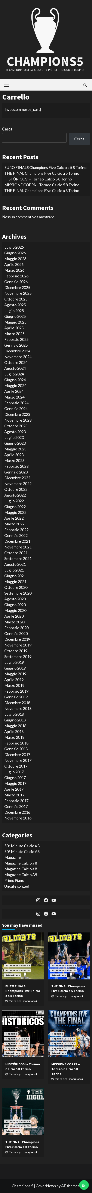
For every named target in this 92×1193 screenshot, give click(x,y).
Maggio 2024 (15, 385)
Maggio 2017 (15, 783)
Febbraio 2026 (16, 276)
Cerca (7, 129)
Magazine (12, 857)
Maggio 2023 (15, 449)
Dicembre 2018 (17, 702)
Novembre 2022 (17, 483)
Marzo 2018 (14, 737)
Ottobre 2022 (15, 489)
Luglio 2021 (14, 570)
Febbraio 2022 (16, 529)
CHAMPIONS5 (45, 61)
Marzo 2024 (14, 397)
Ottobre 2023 (15, 426)
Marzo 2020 (14, 622)
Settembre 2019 (17, 656)
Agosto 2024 (15, 368)
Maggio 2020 (15, 610)
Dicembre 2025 (17, 287)
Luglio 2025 (14, 310)
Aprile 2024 (14, 391)
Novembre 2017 (17, 760)
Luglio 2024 (14, 374)
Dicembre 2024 (17, 351)
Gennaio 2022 (16, 535)
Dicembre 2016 (17, 812)
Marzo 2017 (14, 795)
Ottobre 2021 (15, 552)
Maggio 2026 (15, 258)
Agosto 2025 (15, 304)
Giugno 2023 (15, 443)
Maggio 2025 (15, 322)
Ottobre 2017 (15, 766)
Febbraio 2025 (16, 339)
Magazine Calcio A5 (20, 874)
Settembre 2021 (17, 558)
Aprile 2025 (14, 327)
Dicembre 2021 (17, 541)
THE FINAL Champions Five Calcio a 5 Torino (41, 173)
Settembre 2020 (17, 593)
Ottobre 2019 (15, 650)
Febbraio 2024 (16, 402)
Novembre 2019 (17, 645)
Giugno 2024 (15, 379)
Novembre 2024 (17, 356)
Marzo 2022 (14, 524)
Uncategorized (16, 886)
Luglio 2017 (14, 771)
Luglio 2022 (14, 500)
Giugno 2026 (15, 253)
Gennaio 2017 (16, 806)
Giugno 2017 (15, 777)
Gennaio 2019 (16, 697)
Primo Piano (14, 880)
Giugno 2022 (15, 506)
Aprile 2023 (14, 454)
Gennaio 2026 (16, 281)
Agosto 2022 (15, 495)
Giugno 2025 (15, 316)
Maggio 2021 (15, 581)
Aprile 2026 (14, 264)
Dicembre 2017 (17, 754)
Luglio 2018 (14, 714)
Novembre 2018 (17, 708)
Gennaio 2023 (16, 472)
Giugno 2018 (15, 720)
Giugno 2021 (15, 575)
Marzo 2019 (14, 685)
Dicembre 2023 (17, 414)
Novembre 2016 (17, 818)
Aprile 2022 (14, 518)
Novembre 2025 (17, 293)
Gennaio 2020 (16, 633)
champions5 (29, 1000)
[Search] (85, 85)
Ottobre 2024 (15, 362)
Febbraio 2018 (16, 743)
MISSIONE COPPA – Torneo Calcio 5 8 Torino (41, 184)
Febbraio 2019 (16, 691)
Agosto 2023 (15, 431)
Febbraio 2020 (16, 627)
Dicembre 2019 (17, 639)
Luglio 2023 (14, 437)
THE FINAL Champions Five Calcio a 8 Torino (41, 190)
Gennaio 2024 (16, 408)
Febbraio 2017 (16, 800)
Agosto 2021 (15, 564)
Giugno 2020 (15, 604)
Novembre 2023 (17, 420)
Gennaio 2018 (16, 748)
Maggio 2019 (15, 673)
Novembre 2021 (17, 547)
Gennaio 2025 (16, 345)
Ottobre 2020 (15, 587)
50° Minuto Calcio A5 (22, 851)
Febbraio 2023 (16, 466)
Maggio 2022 (15, 512)
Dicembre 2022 (17, 477)
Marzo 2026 (14, 270)
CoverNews (46, 1185)
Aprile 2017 (14, 789)
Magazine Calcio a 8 (20, 863)
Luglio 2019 (14, 662)
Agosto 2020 (15, 598)
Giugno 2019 (15, 668)
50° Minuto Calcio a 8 (22, 845)
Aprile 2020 (14, 616)
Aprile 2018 (14, 731)
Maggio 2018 (15, 725)
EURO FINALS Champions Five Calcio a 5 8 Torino (45, 167)
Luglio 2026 (14, 247)
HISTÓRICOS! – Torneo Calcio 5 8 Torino (38, 179)
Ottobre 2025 (15, 299)
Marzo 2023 (14, 460)
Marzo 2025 (14, 333)
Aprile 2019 (14, 679)
